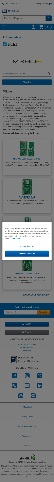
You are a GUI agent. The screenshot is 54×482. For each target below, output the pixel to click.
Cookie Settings (27, 246)
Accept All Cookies (27, 253)
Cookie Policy (15, 238)
